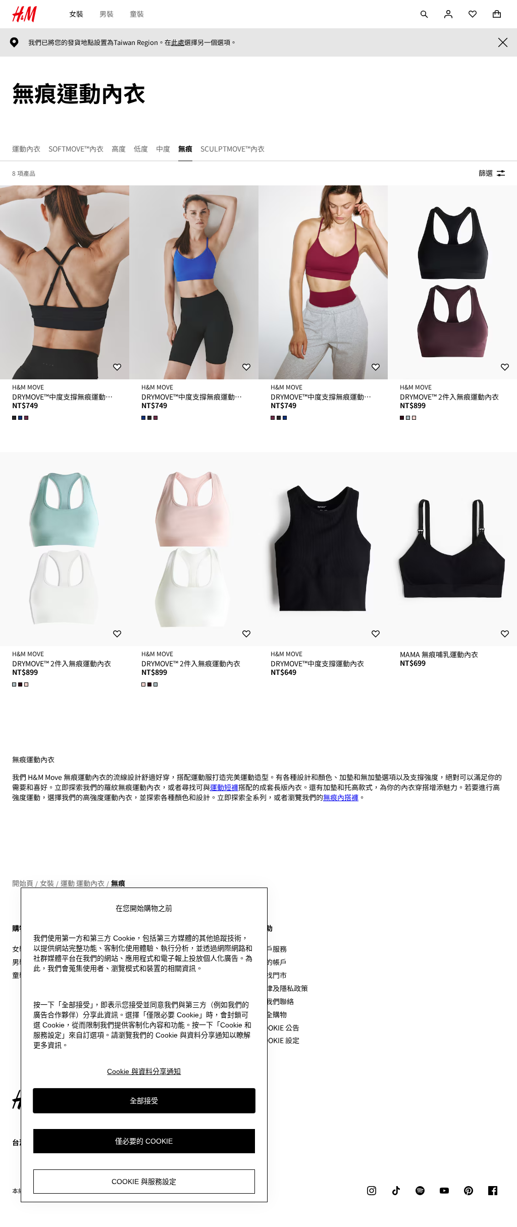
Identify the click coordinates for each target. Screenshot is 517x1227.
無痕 (118, 883)
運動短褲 (224, 787)
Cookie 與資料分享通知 (144, 1071)
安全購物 (272, 1014)
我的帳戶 (272, 962)
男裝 (106, 14)
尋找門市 (272, 975)
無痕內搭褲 (340, 797)
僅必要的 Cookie (144, 1141)
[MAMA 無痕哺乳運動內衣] (452, 549)
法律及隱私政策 (283, 988)
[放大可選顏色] (21, 418)
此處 (177, 42)
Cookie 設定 (278, 1040)
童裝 (137, 14)
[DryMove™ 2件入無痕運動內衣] (452, 282)
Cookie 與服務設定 (144, 1181)
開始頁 (22, 883)
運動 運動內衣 (83, 883)
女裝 (76, 14)
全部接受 (144, 1101)
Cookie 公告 (278, 1027)
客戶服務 (272, 949)
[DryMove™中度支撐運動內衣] (323, 549)
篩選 (486, 173)
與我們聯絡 (276, 1001)
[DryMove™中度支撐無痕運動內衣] (64, 282)
